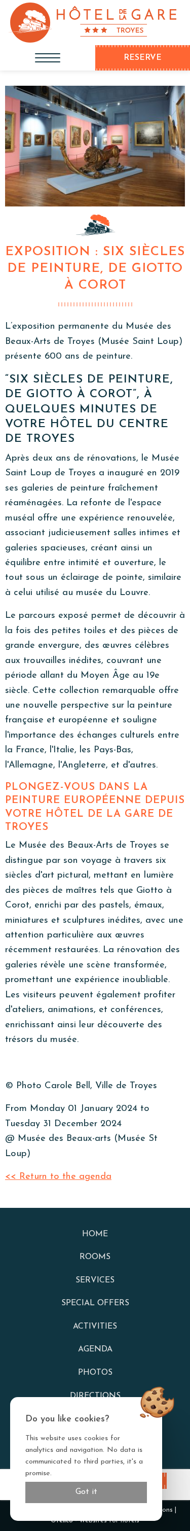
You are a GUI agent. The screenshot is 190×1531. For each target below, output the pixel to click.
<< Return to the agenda (58, 1176)
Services (95, 1280)
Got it (86, 1492)
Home (95, 1234)
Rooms (95, 1257)
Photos (95, 1373)
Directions (95, 1396)
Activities (95, 1327)
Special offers (95, 1303)
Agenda (95, 1349)
